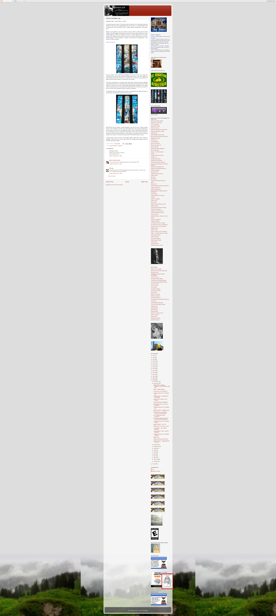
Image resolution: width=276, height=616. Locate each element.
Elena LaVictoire (113, 160)
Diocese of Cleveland (156, 219)
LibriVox (153, 153)
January (156, 461)
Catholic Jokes (154, 175)
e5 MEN (153, 197)
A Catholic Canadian (155, 318)
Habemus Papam (156, 471)
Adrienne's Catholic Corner (157, 313)
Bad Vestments (154, 309)
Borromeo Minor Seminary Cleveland (159, 136)
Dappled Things (154, 228)
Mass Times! (154, 202)
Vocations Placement (155, 158)
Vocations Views (154, 272)
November (156, 383)
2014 (154, 368)
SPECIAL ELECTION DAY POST (160, 439)
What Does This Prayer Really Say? (159, 270)
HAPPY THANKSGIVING (159, 389)
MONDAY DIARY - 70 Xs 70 (159, 424)
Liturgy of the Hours (155, 187)
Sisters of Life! (154, 229)
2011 (154, 374)
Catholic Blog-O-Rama (156, 240)
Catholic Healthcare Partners (157, 212)
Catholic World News (155, 234)
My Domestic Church (155, 297)
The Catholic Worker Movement (158, 180)
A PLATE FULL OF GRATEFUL (160, 391)
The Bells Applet (154, 141)
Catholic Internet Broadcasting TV (158, 168)
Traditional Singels (155, 221)
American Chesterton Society (157, 131)
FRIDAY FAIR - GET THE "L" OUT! (161, 426)
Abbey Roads (154, 316)
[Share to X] (128, 143)
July (155, 450)
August (155, 448)
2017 (154, 363)
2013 (154, 370)
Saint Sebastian (113, 145)
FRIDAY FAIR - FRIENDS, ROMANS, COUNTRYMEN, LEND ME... (161, 386)
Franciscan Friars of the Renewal (158, 226)
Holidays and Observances (157, 210)
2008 (154, 380)
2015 (154, 366)
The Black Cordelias (155, 288)
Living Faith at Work (155, 126)
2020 (154, 357)
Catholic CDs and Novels (156, 160)
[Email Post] (123, 143)
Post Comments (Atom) (117, 184)
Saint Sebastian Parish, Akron (157, 134)
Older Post (144, 182)
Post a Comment (112, 176)
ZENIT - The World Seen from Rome (159, 233)
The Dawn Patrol (155, 283)
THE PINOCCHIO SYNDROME (160, 402)
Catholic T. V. (154, 157)
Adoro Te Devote (155, 314)
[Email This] (125, 143)
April (155, 455)
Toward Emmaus (155, 277)
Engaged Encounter (155, 138)
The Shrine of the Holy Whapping (158, 280)
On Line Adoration (155, 150)
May (155, 454)
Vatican (152, 217)
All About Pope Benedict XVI (157, 166)
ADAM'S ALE (156, 437)
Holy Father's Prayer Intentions (158, 162)
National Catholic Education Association (160, 185)
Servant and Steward (155, 290)
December (156, 381)
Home (127, 182)
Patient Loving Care (155, 295)
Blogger (146, 610)
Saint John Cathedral (155, 238)
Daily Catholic (154, 133)
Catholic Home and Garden (157, 155)
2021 (154, 355)
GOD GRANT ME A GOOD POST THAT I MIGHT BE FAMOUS (160, 419)
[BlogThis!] (127, 143)
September (156, 446)
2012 (154, 372)
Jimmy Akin (153, 301)
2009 (154, 378)
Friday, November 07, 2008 (115, 155)
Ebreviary (153, 177)
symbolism (119, 145)
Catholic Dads (154, 306)
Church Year (154, 139)
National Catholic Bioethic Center (158, 204)
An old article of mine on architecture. (159, 224)
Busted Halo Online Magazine (157, 148)
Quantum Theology (155, 294)
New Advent (153, 178)
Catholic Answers (155, 236)
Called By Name (154, 307)
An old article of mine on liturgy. (158, 222)
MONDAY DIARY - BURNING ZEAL (161, 410)
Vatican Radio (154, 193)
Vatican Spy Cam (155, 243)
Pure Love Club (154, 214)
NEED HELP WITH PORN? (157, 121)
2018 (154, 361)
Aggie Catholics (154, 311)
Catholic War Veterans (156, 209)
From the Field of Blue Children (158, 304)
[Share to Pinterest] (131, 143)
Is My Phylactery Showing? (157, 302)
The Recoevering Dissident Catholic (159, 282)
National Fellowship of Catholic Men (159, 129)
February (156, 459)
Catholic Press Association (157, 173)
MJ (110, 168)
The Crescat (154, 287)
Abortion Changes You (156, 145)
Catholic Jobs (154, 241)
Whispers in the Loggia (156, 268)
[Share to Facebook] (129, 143)
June (155, 452)
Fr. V (153, 469)
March (155, 457)
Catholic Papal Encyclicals (157, 245)
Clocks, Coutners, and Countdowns (159, 231)
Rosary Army (154, 184)
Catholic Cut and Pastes (156, 122)
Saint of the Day (154, 146)
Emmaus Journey (155, 127)
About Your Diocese (155, 143)
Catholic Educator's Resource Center (159, 216)
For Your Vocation (155, 124)
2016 (154, 364)
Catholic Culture (154, 205)
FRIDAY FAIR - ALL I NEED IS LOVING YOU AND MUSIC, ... (160, 413)
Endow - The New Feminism (157, 151)
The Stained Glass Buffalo (157, 278)
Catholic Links (154, 200)
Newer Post (109, 182)
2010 (154, 376)
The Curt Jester (154, 285)
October (156, 444)
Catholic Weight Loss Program (158, 195)
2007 (154, 463)
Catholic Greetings (155, 170)
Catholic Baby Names (156, 189)
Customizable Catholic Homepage (158, 207)
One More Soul (154, 172)
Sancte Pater (154, 292)
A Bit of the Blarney (155, 319)
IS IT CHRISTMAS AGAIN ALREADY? (159, 416)
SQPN (152, 182)
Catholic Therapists (155, 198)
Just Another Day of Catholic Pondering (160, 299)
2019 (154, 359)
